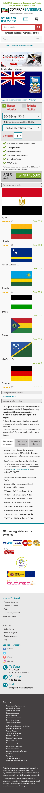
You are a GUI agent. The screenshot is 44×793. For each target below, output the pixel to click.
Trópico (5, 335)
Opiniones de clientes (35, 442)
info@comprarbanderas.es (19, 469)
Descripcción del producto (8, 442)
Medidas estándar (11, 107)
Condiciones (8, 613)
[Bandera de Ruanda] (22, 278)
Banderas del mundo (17, 45)
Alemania (6, 382)
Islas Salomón (8, 359)
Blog (5, 640)
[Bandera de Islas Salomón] (22, 349)
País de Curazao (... (10, 264)
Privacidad (16, 613)
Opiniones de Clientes (11, 606)
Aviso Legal (7, 625)
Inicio (7, 45)
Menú (5, 39)
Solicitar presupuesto (10, 636)
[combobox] (21, 116)
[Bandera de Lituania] (22, 231)
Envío (6, 609)
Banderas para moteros (13, 722)
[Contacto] (25, 19)
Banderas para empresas (13, 743)
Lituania (5, 241)
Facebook (9, 649)
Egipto (5, 217)
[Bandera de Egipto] (22, 201)
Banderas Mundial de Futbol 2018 (16, 761)
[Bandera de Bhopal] (22, 302)
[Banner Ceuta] (21, 59)
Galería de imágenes (10, 632)
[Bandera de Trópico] (22, 325)
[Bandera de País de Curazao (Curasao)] (22, 255)
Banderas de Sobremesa (13, 718)
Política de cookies (10, 616)
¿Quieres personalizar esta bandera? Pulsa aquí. (19, 100)
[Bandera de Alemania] (22, 373)
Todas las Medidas (31, 107)
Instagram (9, 661)
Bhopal (5, 311)
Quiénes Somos (9, 629)
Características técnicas (22, 442)
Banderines (26, 726)
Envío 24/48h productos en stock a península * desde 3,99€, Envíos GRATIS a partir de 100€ (22, 4)
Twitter (8, 653)
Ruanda (5, 288)
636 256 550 (9, 21)
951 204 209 (8, 18)
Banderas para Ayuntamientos (15, 706)
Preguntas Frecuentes (11, 602)
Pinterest (9, 657)
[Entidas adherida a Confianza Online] (21, 562)
